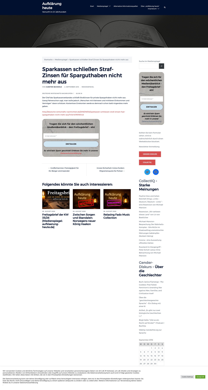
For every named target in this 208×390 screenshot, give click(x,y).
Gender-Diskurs (150, 154)
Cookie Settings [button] (187, 377)
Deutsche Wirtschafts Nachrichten (57, 93)
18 (162, 356)
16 (155, 356)
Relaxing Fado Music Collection (116, 216)
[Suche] (161, 66)
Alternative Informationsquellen (126, 6)
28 (148, 364)
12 (141, 356)
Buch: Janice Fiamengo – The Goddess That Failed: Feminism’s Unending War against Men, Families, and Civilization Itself (151, 288)
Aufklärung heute (51, 6)
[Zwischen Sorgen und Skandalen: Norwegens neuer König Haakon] (86, 199)
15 (151, 356)
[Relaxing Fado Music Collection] (117, 199)
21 (148, 360)
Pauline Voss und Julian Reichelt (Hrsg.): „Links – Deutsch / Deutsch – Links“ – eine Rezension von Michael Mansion (151, 202)
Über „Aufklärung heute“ (150, 6)
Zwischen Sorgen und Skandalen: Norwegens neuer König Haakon (84, 219)
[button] (165, 7)
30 (155, 364)
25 (162, 360)
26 (141, 364)
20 (144, 360)
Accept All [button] (200, 377)
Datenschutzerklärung (70, 153)
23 (155, 360)
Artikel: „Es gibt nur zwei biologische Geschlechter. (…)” (150, 313)
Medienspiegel (102, 6)
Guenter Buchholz (54, 87)
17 (159, 356)
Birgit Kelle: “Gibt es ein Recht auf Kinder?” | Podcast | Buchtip (151, 323)
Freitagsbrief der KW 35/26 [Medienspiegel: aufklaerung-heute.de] (55, 221)
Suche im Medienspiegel (149, 61)
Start (92, 6)
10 (159, 352)
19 (141, 360)
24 (159, 360)
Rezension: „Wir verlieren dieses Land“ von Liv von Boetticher (149, 215)
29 (151, 364)
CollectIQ (147, 162)
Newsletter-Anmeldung (149, 147)
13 (144, 356)
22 (152, 360)
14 (148, 356)
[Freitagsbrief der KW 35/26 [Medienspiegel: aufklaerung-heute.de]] (56, 199)
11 (162, 352)
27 (144, 364)
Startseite (48, 60)
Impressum (152, 9)
